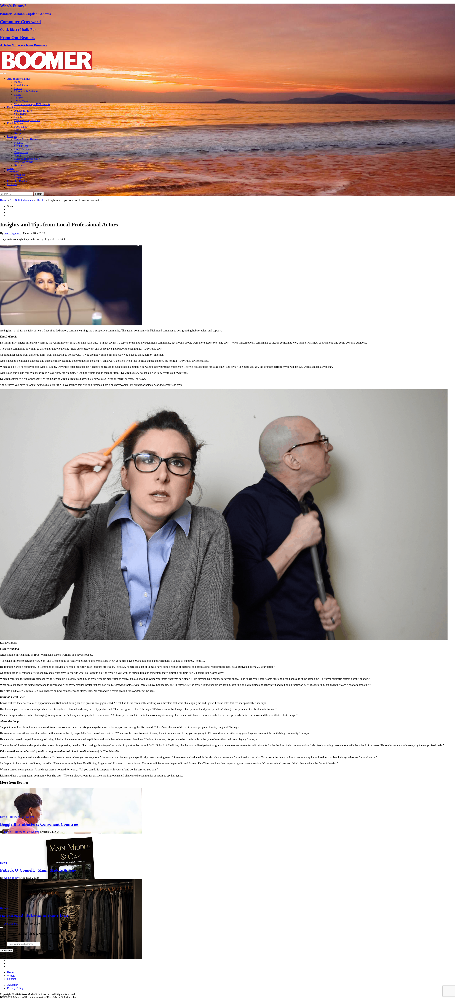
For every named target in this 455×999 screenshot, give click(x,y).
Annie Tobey (11, 877)
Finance (18, 142)
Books (18, 81)
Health (18, 117)
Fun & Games (22, 85)
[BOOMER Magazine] (46, 69)
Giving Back (21, 145)
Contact (11, 978)
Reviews (19, 165)
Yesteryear (13, 171)
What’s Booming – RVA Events (32, 104)
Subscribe (6, 950)
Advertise (12, 984)
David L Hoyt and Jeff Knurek (17, 816)
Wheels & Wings (23, 161)
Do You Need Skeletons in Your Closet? (35, 916)
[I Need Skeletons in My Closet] (71, 958)
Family (11, 107)
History (18, 177)
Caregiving (20, 113)
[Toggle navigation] (1, 73)
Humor (18, 88)
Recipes (18, 133)
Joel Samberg (11, 923)
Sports (17, 155)
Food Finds (20, 126)
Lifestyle (12, 136)
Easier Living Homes (26, 139)
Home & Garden (23, 149)
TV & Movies (22, 101)
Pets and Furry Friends (27, 120)
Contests (12, 184)
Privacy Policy (15, 988)
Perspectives (21, 152)
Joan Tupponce (12, 233)
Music (17, 94)
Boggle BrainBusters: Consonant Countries (39, 824)
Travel (10, 168)
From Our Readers (17, 181)
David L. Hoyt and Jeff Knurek (21, 831)
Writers (11, 975)
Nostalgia (19, 174)
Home (3, 200)
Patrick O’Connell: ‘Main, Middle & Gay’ (38, 870)
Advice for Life (23, 110)
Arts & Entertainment (19, 78)
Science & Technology (27, 158)
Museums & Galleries (26, 91)
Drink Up (19, 129)
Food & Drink (15, 123)
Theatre (18, 97)
